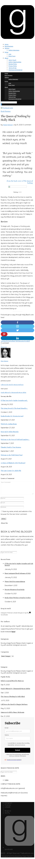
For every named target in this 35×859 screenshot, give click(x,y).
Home (6, 44)
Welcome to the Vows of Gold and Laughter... (15, 439)
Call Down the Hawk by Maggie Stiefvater (14, 704)
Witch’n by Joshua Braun (9, 424)
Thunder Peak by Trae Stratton (11, 447)
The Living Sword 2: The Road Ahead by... (14, 408)
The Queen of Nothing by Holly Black (13, 696)
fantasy (3, 341)
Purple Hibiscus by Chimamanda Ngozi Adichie (15, 688)
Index (6, 780)
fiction (8, 341)
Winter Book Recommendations (15, 581)
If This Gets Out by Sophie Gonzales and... (14, 400)
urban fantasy (16, 341)
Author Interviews (14, 50)
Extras (6, 52)
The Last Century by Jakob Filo (11, 470)
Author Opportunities (15, 62)
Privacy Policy (13, 66)
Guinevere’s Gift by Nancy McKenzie (12, 712)
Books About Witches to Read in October (18, 598)
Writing (7, 48)
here (13, 632)
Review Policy (13, 64)
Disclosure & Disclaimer (15, 70)
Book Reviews (9, 46)
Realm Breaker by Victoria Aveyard (12, 416)
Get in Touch (12, 60)
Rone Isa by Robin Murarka (9, 432)
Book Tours (12, 56)
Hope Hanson (8, 125)
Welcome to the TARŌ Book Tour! (12, 455)
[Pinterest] (4, 334)
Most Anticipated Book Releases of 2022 (18, 573)
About (6, 58)
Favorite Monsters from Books (14, 589)
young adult (25, 341)
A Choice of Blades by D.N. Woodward (13, 463)
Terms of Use (12, 68)
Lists (10, 54)
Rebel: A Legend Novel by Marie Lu (12, 681)
